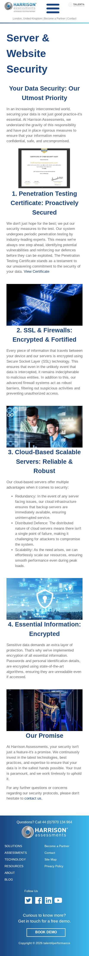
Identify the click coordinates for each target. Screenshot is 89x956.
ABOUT (10, 873)
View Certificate (36, 271)
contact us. (33, 798)
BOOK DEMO (46, 932)
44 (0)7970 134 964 (57, 822)
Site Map (50, 859)
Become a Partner (54, 18)
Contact (71, 18)
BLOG (9, 879)
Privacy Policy (53, 866)
